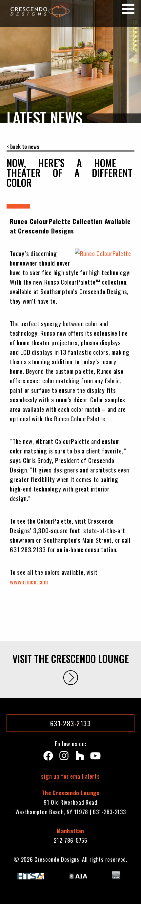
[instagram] (62, 757)
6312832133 (70, 723)
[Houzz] (78, 757)
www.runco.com (29, 581)
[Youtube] (94, 757)
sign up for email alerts (70, 775)
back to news (24, 147)
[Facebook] (47, 757)
